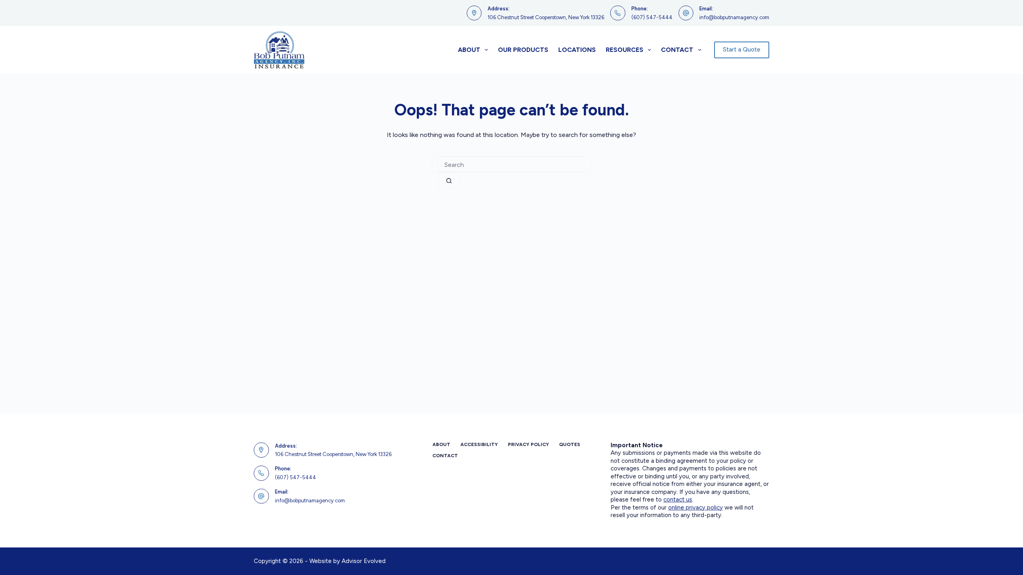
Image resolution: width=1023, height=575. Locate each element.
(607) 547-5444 (652, 17)
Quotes (569, 444)
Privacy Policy (528, 444)
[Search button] (449, 180)
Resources (624, 50)
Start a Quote (741, 49)
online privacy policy (695, 507)
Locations (577, 50)
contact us (677, 499)
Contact (677, 50)
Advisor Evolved (364, 561)
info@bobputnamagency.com (734, 17)
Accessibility (479, 444)
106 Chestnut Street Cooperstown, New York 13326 (546, 17)
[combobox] (511, 164)
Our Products (523, 50)
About (469, 50)
